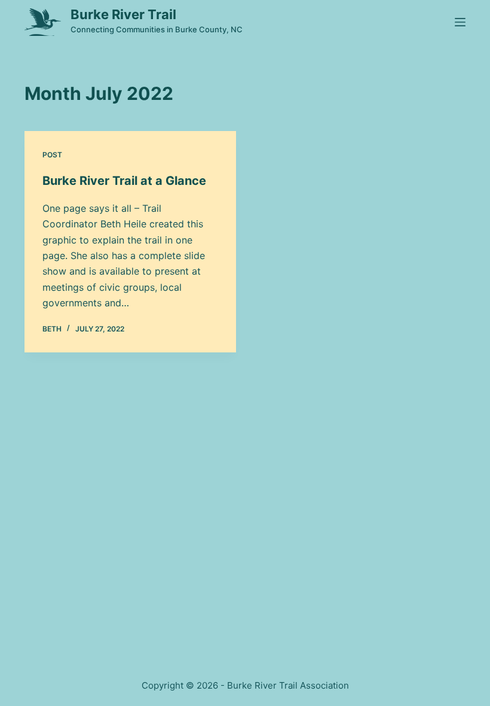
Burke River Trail (123, 14)
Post (52, 154)
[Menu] (460, 22)
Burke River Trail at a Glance (124, 181)
